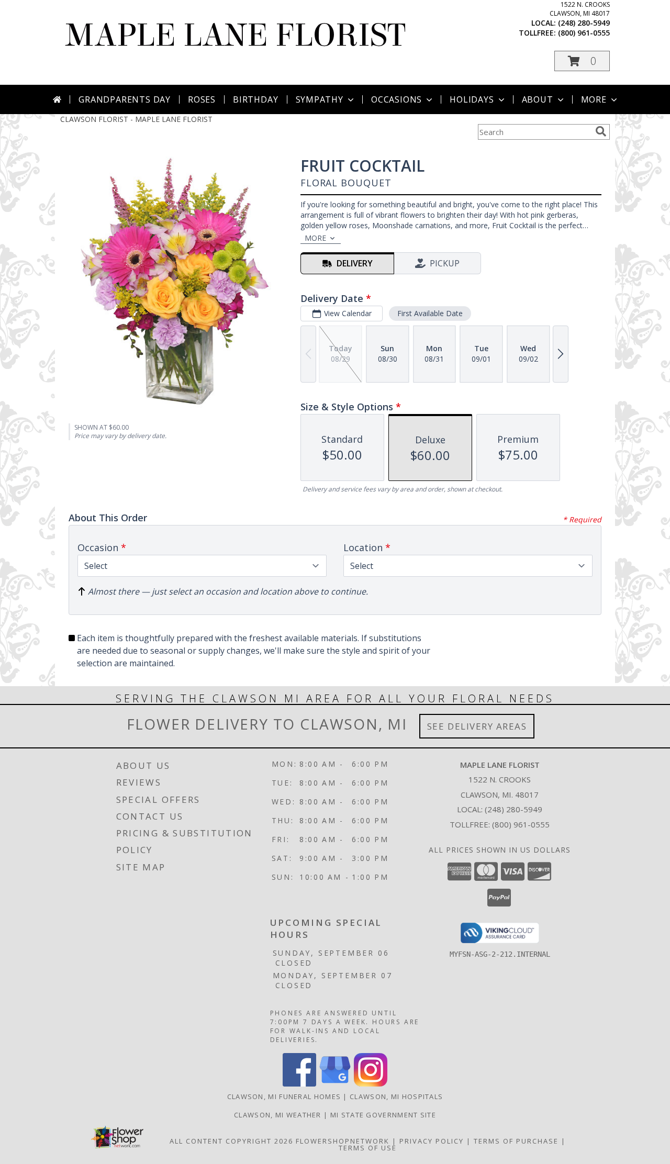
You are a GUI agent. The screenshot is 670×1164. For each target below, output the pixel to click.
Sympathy (319, 99)
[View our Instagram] (370, 1084)
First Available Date (430, 313)
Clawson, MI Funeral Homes (284, 1096)
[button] (582, 61)
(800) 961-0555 (584, 33)
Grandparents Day (125, 99)
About (537, 99)
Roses (202, 99)
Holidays (472, 99)
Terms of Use (368, 1147)
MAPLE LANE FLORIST (235, 35)
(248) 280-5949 (584, 23)
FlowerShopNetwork (342, 1141)
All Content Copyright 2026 (231, 1141)
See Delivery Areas (477, 726)
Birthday (255, 99)
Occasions (396, 99)
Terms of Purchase (516, 1141)
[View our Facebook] (299, 1084)
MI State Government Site (383, 1115)
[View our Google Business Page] (335, 1084)
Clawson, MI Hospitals (396, 1096)
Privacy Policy (431, 1141)
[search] (601, 131)
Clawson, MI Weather (277, 1115)
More (594, 99)
